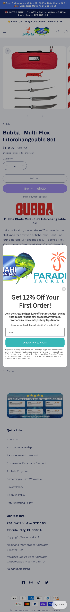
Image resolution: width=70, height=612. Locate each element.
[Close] (64, 289)
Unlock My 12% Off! (35, 342)
